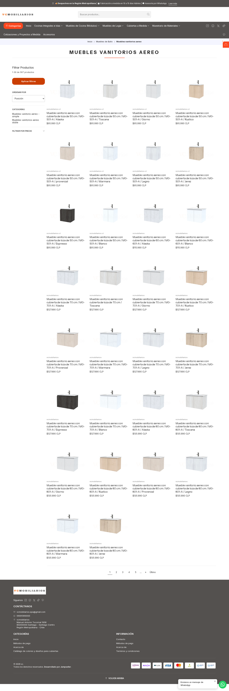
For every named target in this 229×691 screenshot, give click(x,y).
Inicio (90, 42)
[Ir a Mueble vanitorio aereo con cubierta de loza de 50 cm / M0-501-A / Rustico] (196, 86)
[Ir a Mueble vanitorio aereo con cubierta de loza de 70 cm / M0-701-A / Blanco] (110, 396)
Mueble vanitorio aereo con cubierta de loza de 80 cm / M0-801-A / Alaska (152, 426)
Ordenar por (19, 92)
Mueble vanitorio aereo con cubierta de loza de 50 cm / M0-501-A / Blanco (109, 240)
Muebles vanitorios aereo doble (25, 121)
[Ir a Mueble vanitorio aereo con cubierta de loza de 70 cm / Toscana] (110, 272)
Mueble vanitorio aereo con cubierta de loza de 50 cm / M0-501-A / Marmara (109, 178)
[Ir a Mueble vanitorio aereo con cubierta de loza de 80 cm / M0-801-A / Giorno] (67, 458)
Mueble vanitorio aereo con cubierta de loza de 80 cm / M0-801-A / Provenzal (152, 488)
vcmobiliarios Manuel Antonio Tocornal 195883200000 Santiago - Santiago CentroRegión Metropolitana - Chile (36, 623)
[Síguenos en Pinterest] (224, 34)
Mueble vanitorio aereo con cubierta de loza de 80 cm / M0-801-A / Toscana (195, 426)
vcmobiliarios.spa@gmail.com (31, 612)
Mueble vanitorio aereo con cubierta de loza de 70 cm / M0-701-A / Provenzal (66, 364)
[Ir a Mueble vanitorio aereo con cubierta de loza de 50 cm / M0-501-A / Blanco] (110, 210)
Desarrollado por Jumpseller (57, 667)
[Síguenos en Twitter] (218, 26)
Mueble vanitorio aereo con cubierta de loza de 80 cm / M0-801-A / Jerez (109, 550)
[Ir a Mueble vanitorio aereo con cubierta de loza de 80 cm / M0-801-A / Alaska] (153, 396)
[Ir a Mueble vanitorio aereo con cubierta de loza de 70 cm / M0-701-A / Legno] (153, 334)
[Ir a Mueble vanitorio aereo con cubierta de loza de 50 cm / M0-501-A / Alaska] (67, 86)
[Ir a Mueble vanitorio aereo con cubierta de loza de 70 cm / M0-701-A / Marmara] (110, 334)
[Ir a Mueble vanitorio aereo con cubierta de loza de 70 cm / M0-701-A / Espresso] (67, 396)
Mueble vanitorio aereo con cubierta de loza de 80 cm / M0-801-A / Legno (195, 488)
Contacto (120, 639)
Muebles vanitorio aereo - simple (25, 115)
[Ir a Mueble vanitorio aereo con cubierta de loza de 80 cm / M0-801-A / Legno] (196, 458)
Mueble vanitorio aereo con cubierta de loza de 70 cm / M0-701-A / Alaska (66, 302)
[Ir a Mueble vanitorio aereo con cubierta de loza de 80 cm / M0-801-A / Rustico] (110, 458)
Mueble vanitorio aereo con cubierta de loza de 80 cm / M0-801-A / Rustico (109, 488)
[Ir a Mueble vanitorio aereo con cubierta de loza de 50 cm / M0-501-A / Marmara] (110, 148)
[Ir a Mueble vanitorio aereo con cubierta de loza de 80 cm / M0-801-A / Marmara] (67, 520)
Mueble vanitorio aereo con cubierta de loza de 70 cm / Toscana (106, 302)
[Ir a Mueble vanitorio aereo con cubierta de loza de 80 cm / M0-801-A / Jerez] (110, 520)
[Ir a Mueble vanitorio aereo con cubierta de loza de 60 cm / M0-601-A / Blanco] (196, 210)
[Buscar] (148, 14)
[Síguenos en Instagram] (207, 26)
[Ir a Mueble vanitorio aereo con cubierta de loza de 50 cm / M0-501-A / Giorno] (153, 86)
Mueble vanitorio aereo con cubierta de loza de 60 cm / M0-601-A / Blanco (195, 240)
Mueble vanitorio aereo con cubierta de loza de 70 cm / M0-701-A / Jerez (195, 364)
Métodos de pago (22, 643)
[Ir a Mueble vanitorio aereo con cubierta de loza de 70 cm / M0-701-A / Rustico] (196, 272)
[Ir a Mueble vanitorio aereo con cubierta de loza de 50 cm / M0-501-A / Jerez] (196, 148)
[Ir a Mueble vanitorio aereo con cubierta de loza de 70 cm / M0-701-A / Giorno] (153, 272)
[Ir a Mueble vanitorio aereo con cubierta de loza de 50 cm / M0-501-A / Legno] (153, 148)
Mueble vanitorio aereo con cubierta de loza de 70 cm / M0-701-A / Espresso (66, 426)
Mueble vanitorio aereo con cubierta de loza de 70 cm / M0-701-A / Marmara (109, 364)
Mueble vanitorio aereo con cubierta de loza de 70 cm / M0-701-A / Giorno (152, 302)
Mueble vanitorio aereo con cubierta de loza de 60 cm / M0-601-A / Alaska (152, 240)
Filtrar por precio (22, 131)
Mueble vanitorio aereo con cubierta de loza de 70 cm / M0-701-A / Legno (152, 364)
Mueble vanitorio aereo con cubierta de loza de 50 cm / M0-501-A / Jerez (195, 178)
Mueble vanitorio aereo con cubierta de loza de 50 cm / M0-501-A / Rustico (195, 116)
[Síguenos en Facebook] (213, 26)
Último (153, 572)
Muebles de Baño (104, 42)
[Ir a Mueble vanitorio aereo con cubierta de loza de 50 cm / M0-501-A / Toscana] (110, 86)
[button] (13, 26)
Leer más (173, 3)
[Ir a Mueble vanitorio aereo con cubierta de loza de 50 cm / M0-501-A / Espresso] (67, 210)
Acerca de (18, 647)
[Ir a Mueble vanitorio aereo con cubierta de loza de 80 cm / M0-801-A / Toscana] (196, 396)
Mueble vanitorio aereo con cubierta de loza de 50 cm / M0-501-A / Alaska (66, 116)
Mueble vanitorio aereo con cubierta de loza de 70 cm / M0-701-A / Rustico (195, 302)
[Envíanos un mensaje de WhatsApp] (223, 685)
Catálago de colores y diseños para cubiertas (35, 651)
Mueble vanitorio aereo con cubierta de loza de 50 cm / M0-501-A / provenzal (66, 178)
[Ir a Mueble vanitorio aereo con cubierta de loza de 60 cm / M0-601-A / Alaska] (153, 210)
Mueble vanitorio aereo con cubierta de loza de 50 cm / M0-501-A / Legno (152, 178)
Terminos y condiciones (128, 651)
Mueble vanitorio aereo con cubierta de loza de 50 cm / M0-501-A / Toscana (109, 116)
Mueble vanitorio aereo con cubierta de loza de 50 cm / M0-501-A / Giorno (152, 116)
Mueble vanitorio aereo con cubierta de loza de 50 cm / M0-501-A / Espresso (66, 240)
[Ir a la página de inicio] (18, 14)
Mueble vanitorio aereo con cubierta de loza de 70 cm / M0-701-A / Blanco (109, 426)
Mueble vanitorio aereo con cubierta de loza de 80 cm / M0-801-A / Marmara (66, 550)
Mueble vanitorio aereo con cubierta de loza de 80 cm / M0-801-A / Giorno (66, 488)
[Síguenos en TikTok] (224, 26)
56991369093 (23, 616)
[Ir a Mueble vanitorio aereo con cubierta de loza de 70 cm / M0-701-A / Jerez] (196, 334)
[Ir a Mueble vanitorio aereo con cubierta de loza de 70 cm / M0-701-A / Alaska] (67, 272)
